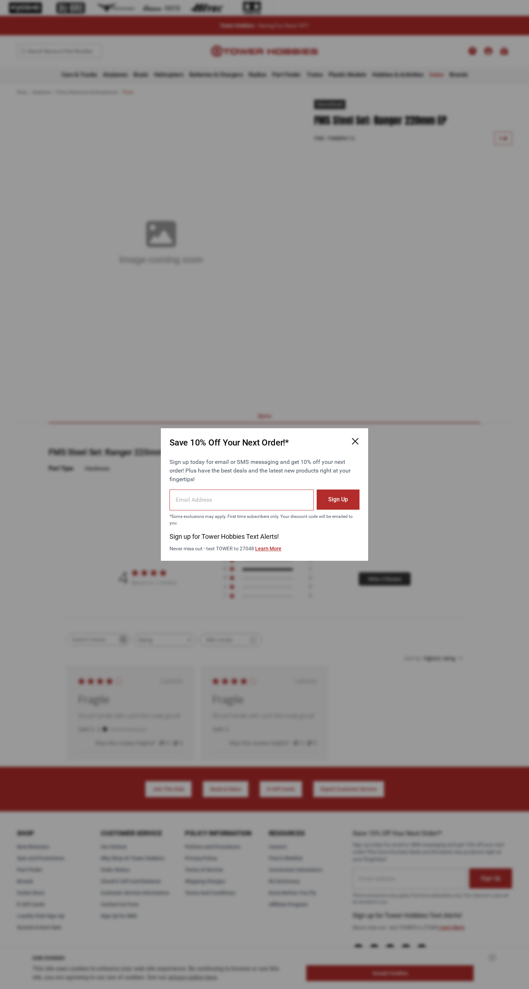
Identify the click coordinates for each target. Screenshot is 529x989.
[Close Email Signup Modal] (355, 441)
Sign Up (338, 499)
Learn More (268, 548)
